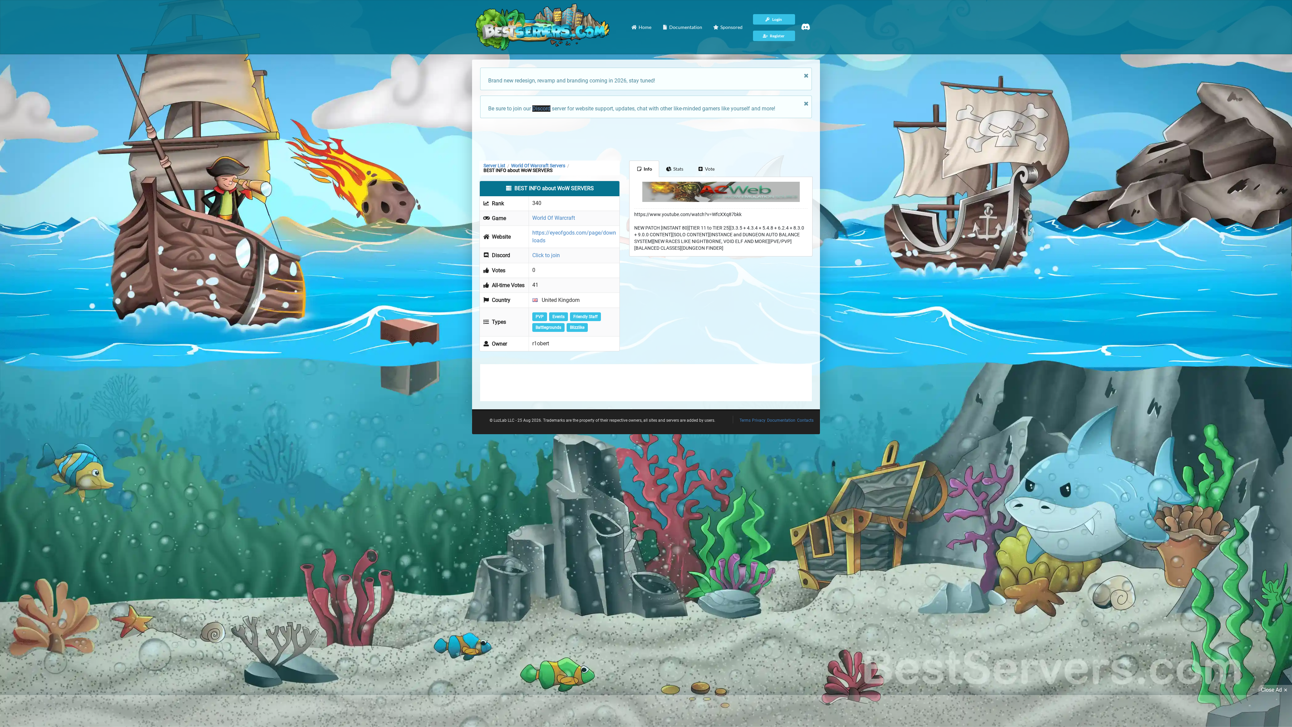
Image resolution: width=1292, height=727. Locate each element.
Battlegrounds (548, 327)
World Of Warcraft (553, 218)
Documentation (781, 420)
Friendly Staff (585, 316)
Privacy (758, 420)
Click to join (546, 255)
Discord (541, 108)
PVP (540, 316)
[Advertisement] (646, 139)
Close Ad (1271, 690)
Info (648, 169)
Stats (678, 169)
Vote (710, 169)
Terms (745, 420)
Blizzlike (577, 327)
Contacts (805, 420)
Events (558, 316)
